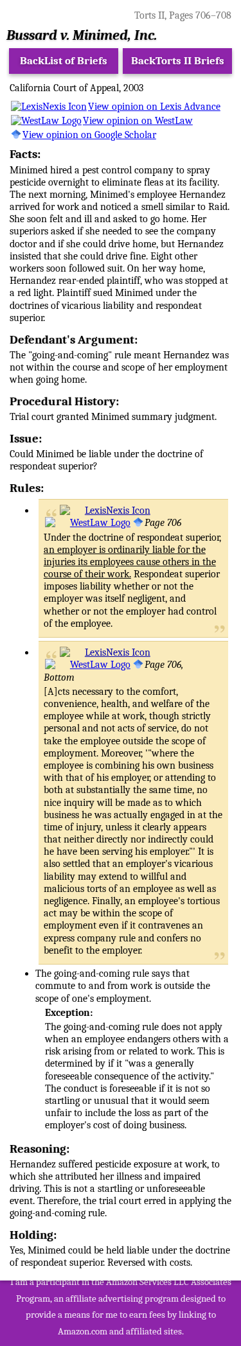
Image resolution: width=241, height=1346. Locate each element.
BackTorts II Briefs (177, 61)
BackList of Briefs (63, 61)
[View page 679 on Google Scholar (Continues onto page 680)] (138, 664)
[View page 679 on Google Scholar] (138, 523)
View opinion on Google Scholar (89, 135)
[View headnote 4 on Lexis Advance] (105, 510)
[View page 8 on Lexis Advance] (105, 652)
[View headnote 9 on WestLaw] (88, 664)
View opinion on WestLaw (138, 121)
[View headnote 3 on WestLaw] (88, 523)
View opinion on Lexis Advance (154, 106)
